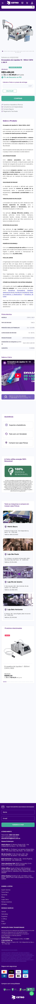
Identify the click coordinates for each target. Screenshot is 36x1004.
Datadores (30, 290)
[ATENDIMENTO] (22, 3)
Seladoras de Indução (9, 292)
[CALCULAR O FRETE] (10, 91)
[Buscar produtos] (33, 7)
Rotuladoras (11, 290)
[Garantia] (18, 882)
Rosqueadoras (21, 290)
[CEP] (18, 84)
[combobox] (18, 7)
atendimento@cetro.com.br (10, 838)
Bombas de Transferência (22, 292)
